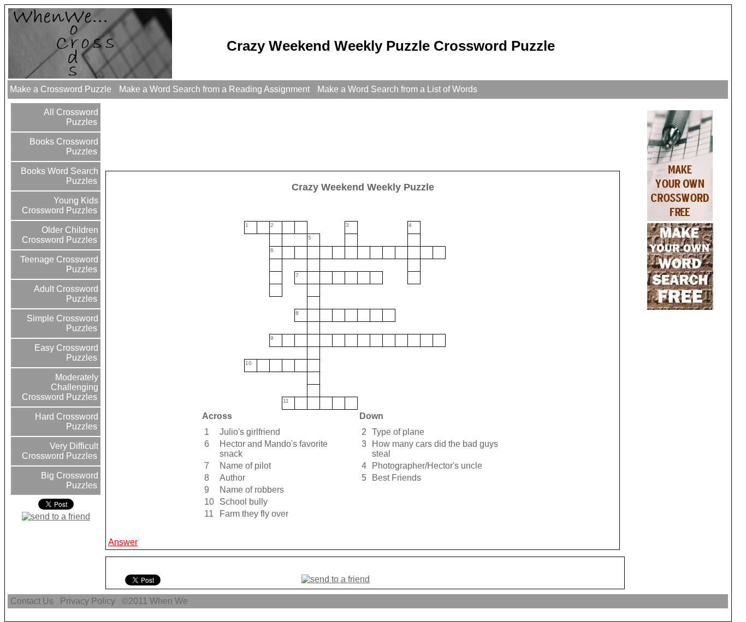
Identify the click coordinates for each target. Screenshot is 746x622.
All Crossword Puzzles (70, 117)
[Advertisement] (306, 134)
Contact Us (32, 601)
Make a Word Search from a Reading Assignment (214, 89)
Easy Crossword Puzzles (65, 352)
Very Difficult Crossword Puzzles (60, 450)
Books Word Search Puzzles (58, 176)
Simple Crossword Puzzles (61, 323)
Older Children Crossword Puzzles (60, 234)
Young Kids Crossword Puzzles (60, 205)
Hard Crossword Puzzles (65, 421)
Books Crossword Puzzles (62, 146)
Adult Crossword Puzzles (65, 293)
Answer (123, 542)
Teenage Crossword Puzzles (58, 264)
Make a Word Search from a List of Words (397, 89)
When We (170, 601)
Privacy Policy (87, 601)
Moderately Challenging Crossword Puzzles (60, 387)
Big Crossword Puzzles (68, 480)
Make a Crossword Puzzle (61, 89)
